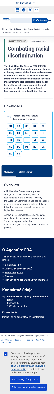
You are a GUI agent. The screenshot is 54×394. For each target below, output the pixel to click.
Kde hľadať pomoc (14, 272)
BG (18, 126)
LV (43, 140)
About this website (8, 340)
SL (10, 153)
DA (34, 126)
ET (26, 133)
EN (10, 126)
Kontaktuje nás (9, 312)
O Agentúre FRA (13, 265)
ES (18, 133)
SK (43, 147)
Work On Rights (15, 29)
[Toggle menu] (49, 20)
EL (10, 133)
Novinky (9, 276)
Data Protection (41, 340)
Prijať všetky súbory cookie (25, 379)
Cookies (30, 340)
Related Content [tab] (25, 172)
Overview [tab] (9, 172)
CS (26, 126)
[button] (17, 9)
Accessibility (6, 343)
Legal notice (19, 340)
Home (4, 29)
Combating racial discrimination (17, 32)
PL (18, 147)
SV (18, 153)
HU (18, 140)
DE (43, 126)
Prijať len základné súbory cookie (28, 387)
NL (10, 147)
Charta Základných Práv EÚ (18, 268)
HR (10, 140)
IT (27, 140)
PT (26, 147)
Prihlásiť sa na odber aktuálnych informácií (26, 280)
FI (35, 133)
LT (35, 140)
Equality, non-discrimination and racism (38, 29)
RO (34, 147)
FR (43, 133)
